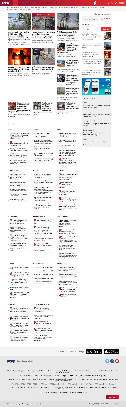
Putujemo (51, 379)
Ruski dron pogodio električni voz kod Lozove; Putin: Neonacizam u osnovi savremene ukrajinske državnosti (19, 107)
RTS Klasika (72, 384)
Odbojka (48, 376)
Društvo (45, 7)
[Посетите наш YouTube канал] (117, 361)
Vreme (84, 7)
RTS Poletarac (109, 384)
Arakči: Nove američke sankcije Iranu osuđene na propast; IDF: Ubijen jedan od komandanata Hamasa (67, 161)
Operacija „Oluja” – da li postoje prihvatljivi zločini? (43, 239)
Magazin (33, 3)
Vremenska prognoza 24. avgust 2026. (19, 268)
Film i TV (76, 379)
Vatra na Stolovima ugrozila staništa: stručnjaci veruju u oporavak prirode (18, 184)
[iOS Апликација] (96, 86)
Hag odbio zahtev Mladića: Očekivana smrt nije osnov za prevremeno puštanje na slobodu (42, 206)
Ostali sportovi (89, 376)
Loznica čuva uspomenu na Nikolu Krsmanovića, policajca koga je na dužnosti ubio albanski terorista (68, 48)
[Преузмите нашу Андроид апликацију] (94, 351)
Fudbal (28, 376)
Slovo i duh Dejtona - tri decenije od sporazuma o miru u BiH (43, 221)
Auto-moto (79, 376)
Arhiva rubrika (12, 9)
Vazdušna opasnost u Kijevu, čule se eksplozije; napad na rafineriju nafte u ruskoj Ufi (68, 255)
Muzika (34, 379)
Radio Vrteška (106, 387)
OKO (26, 3)
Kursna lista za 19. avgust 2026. (43, 274)
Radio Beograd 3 (46, 387)
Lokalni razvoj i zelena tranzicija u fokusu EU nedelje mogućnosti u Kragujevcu (43, 330)
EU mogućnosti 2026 (33, 9)
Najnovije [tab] (85, 24)
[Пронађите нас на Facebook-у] (112, 361)
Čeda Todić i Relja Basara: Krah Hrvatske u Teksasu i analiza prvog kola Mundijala (19, 338)
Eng (107, 3)
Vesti (15, 3)
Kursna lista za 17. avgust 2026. (43, 282)
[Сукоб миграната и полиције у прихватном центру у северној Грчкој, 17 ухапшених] (61, 78)
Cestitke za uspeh (88, 130)
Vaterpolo (64, 376)
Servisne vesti (93, 7)
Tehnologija (42, 379)
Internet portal (82, 392)
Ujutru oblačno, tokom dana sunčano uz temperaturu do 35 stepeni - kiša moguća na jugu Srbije (19, 282)
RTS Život (63, 384)
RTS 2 (23, 384)
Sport (21, 3)
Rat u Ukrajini (76, 7)
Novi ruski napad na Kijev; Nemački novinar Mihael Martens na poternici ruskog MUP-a (67, 247)
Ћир (101, 3)
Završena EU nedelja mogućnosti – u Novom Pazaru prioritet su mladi (43, 309)
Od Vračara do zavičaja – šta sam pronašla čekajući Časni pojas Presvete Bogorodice (68, 289)
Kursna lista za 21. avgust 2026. (43, 267)
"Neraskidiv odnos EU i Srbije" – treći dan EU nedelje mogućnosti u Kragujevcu (42, 323)
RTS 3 (29, 384)
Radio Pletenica (70, 387)
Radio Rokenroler (82, 387)
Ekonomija (53, 7)
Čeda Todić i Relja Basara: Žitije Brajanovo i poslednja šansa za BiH (19, 332)
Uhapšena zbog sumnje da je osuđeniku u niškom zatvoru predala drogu (47, 106)
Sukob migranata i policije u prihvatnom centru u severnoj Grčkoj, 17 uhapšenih (72, 77)
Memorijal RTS (101, 376)
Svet (22, 7)
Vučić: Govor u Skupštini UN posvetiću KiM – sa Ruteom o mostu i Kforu (18, 162)
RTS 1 (17, 384)
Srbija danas (29, 7)
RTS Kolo (81, 384)
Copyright (18, 404)
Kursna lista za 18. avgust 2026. (43, 278)
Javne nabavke (63, 392)
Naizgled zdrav (65, 380)
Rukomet (56, 376)
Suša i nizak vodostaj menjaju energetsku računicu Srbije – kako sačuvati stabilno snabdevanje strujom (19, 237)
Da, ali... (85, 102)
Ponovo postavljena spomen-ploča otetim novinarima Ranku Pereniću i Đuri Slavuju (72, 63)
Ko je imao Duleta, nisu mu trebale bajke (68, 295)
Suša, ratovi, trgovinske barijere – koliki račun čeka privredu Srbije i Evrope (18, 221)
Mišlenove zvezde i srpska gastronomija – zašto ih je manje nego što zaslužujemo (68, 282)
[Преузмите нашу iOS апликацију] (111, 351)
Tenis (42, 376)
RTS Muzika (99, 384)
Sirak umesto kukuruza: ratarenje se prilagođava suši (18, 200)
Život (18, 379)
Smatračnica (104, 7)
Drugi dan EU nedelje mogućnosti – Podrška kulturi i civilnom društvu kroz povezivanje (43, 338)
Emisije (49, 3)
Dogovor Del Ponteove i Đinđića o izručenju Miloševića (43, 244)
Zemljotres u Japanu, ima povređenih (66, 146)
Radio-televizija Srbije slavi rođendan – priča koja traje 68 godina (72, 105)
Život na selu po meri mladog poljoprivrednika (18, 195)
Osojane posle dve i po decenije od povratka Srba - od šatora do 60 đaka (19, 143)
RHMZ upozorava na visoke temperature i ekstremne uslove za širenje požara (67, 34)
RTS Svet (36, 384)
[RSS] (116, 3)
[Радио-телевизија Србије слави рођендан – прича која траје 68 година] (61, 106)
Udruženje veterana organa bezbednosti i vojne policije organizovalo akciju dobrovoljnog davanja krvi (18, 176)
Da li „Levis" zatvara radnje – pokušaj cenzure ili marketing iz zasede (68, 275)
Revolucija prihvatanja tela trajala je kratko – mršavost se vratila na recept (68, 268)
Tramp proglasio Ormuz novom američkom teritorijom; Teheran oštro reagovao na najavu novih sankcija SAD (43, 35)
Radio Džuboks (95, 387)
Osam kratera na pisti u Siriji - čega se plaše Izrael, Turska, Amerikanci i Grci (19, 69)
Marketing (53, 392)
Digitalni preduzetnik (100, 379)
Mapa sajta (112, 397)
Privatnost (10, 404)
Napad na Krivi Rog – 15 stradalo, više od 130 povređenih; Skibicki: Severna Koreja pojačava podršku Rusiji (68, 239)
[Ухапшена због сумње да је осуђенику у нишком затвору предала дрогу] (37, 106)
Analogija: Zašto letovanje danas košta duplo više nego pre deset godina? (19, 318)
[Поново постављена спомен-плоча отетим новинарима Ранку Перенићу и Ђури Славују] (61, 63)
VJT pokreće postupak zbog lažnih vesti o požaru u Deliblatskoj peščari (42, 198)
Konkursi (73, 392)
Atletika (71, 376)
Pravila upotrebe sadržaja (30, 404)
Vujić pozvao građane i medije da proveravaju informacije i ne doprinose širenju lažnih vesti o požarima (68, 207)
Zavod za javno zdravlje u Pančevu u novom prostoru (18, 190)
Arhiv (66, 389)
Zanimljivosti (26, 379)
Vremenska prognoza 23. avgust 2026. (19, 288)
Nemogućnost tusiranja (90, 121)
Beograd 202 (58, 387)
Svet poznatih (60, 379)
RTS (55, 3)
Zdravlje (69, 379)
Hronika (38, 7)
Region (16, 7)
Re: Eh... (85, 139)
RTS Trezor (89, 384)
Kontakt (46, 392)
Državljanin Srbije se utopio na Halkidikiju (43, 154)
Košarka (35, 376)
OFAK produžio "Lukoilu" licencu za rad (19, 249)
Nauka (83, 379)
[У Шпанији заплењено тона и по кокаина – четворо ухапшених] (43, 56)
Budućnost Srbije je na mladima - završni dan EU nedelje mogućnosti (43, 316)
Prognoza (86, 19)
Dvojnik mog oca (88, 112)
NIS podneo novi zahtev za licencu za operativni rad (18, 244)
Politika (10, 7)
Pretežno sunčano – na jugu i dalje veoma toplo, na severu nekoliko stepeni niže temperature (19, 295)
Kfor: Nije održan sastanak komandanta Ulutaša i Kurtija (18, 149)
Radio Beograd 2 (33, 387)
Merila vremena (64, 7)
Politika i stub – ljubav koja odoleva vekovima (42, 249)
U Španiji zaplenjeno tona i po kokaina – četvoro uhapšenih (43, 68)
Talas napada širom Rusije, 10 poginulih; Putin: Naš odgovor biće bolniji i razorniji (68, 231)
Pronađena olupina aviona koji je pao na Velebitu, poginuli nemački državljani (43, 160)
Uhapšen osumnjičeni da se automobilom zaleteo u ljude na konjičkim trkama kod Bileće (72, 91)
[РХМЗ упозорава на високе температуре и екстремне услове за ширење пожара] (68, 21)
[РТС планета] (95, 3)
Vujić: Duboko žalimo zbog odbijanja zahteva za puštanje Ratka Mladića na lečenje (18, 155)
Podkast (22, 9)
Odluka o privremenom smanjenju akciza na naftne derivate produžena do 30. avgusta (18, 229)
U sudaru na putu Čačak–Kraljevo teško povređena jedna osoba (43, 182)
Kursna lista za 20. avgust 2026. (43, 271)
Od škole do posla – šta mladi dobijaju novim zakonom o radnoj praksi (68, 192)
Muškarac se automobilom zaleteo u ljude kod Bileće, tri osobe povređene (42, 148)
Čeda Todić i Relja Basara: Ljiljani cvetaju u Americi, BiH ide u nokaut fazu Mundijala (19, 325)
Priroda (89, 379)
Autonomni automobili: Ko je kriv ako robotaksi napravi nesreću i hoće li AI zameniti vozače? (19, 310)
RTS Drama (54, 384)
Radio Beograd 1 (20, 387)
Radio (43, 3)
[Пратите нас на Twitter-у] (107, 361)
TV (38, 3)
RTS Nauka (44, 384)
